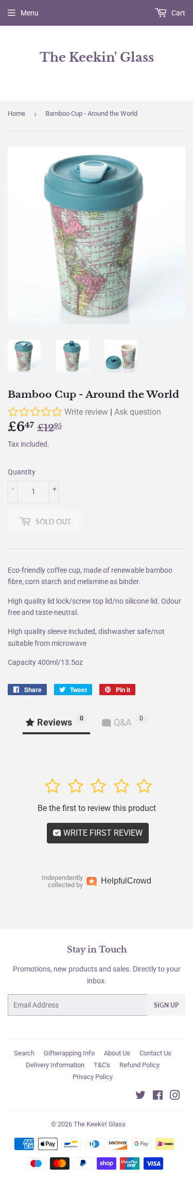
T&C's (102, 1065)
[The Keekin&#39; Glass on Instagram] (175, 1096)
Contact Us (155, 1053)
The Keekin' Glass (97, 57)
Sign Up (166, 1005)
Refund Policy (139, 1065)
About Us (117, 1053)
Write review (86, 412)
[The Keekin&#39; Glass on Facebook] (157, 1096)
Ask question (137, 412)
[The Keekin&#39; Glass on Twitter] (140, 1096)
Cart (177, 13)
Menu (30, 13)
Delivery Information (55, 1065)
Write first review (102, 833)
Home (16, 113)
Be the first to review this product (97, 808)
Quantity (22, 472)
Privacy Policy (93, 1077)
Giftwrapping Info (69, 1053)
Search (24, 1053)
